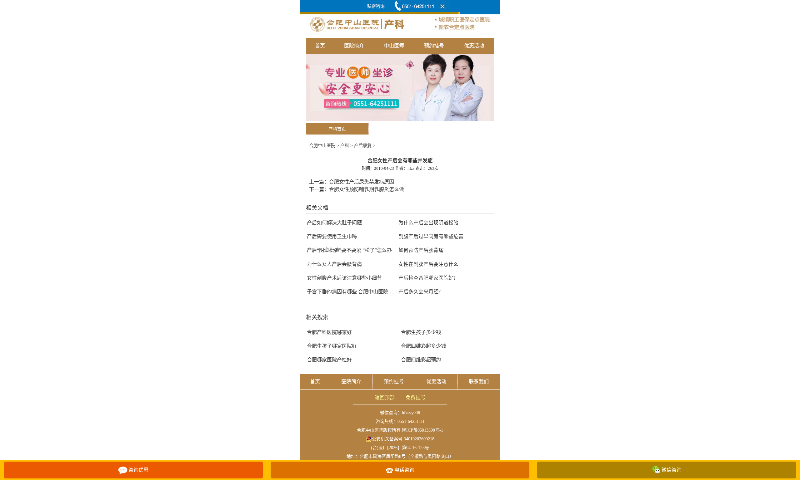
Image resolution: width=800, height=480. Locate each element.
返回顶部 (385, 397)
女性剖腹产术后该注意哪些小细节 (344, 278)
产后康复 (363, 145)
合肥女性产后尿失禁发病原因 (361, 181)
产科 (344, 145)
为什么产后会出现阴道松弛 (428, 222)
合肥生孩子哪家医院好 (332, 346)
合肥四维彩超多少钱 (422, 346)
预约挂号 (434, 45)
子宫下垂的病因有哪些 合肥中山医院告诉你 (355, 291)
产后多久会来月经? (419, 291)
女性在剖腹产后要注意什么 (428, 264)
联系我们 (479, 381)
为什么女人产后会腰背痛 (334, 264)
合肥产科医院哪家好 (329, 332)
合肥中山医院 (322, 145)
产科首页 (337, 129)
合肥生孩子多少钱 (419, 332)
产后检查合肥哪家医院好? (427, 278)
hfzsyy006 (411, 412)
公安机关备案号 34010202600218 (403, 439)
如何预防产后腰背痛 (420, 250)
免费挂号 (416, 397)
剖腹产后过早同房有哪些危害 (430, 236)
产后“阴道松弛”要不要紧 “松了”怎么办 (349, 250)
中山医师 (394, 45)
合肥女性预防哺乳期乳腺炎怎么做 (366, 189)
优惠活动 (474, 45)
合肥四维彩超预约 (419, 359)
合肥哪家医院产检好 (329, 359)
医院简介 (354, 45)
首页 (320, 45)
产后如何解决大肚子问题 (334, 222)
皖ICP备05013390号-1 (422, 430)
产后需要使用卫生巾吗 (332, 236)
